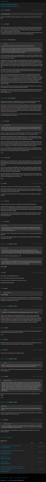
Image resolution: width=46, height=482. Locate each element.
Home (2, 477)
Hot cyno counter (4, 461)
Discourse (7, 480)
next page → (9, 437)
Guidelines (11, 477)
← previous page (4, 437)
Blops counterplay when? (9, 4)
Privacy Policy (25, 477)
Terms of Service (18, 477)
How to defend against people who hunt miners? (11, 445)
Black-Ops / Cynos (5, 457)
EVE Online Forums (4, 1)
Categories (6, 477)
